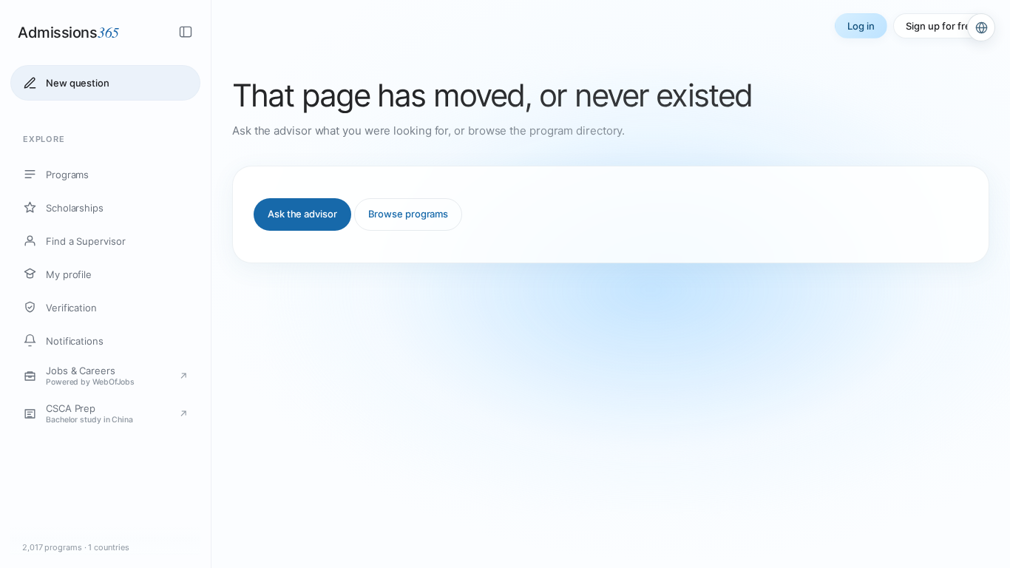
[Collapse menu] (185, 32)
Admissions (68, 31)
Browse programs (408, 214)
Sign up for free (941, 26)
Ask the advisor (302, 214)
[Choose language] (981, 27)
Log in (861, 26)
